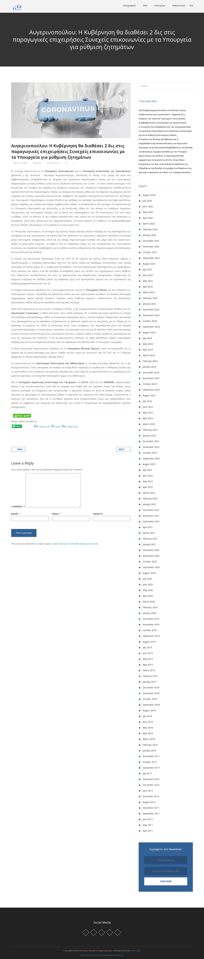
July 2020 (147, 578)
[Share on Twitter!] (20, 430)
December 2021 (151, 509)
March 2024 (149, 355)
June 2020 (148, 584)
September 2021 (151, 521)
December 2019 (151, 618)
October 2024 (150, 320)
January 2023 (149, 435)
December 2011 (151, 807)
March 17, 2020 (20, 163)
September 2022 (151, 458)
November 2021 (151, 515)
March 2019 (149, 670)
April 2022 (148, 487)
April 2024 (148, 349)
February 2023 (150, 429)
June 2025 (148, 275)
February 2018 (150, 744)
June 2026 (148, 206)
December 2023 (151, 372)
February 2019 (150, 676)
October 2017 (150, 761)
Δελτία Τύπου (53, 163)
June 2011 (148, 819)
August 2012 (149, 802)
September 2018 (151, 704)
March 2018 (149, 739)
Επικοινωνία (178, 5)
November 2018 (151, 693)
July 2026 (147, 200)
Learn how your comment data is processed (75, 543)
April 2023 (148, 418)
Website (98, 514)
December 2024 (151, 309)
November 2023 (151, 378)
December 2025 (151, 240)
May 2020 (148, 590)
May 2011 (148, 824)
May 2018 (148, 727)
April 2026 (148, 217)
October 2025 (150, 252)
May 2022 (148, 481)
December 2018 (151, 687)
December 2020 (151, 550)
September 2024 (151, 326)
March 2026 (149, 223)
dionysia (37, 163)
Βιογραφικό (129, 5)
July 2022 (147, 469)
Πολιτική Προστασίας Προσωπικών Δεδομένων (102, 955)
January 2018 (149, 750)
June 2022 (148, 475)
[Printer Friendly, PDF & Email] (22, 415)
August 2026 (149, 194)
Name (15, 514)
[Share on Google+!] (24, 430)
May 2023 (148, 412)
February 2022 (150, 498)
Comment (18, 506)
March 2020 (149, 601)
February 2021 (150, 538)
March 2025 (149, 292)
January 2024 (149, 366)
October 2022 (150, 452)
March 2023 (149, 424)
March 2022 (149, 492)
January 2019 (149, 681)
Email (56, 514)
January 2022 (149, 504)
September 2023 (151, 389)
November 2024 (151, 315)
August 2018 (149, 710)
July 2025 (147, 269)
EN (191, 5)
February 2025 (150, 298)
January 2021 (149, 544)
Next (122, 449)
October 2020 (150, 561)
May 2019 (148, 658)
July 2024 (147, 338)
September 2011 (151, 813)
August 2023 (149, 395)
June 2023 (148, 406)
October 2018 (150, 698)
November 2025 (151, 246)
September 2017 (151, 767)
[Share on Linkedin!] (28, 430)
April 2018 (148, 733)
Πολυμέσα (160, 5)
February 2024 (150, 361)
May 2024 (148, 343)
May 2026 (148, 212)
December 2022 (151, 441)
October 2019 (150, 630)
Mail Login (136, 950)
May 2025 (148, 280)
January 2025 (149, 303)
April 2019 (148, 664)
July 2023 (147, 401)
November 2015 (151, 779)
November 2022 (151, 446)
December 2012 (151, 796)
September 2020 (151, 567)
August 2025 (149, 263)
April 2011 (148, 830)
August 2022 (149, 464)
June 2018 (148, 721)
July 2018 (147, 716)
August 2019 (149, 641)
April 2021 (148, 527)
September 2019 (151, 635)
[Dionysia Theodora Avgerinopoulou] (17, 6)
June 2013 (148, 790)
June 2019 (148, 653)
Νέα (145, 5)
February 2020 (150, 607)
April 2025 (148, 286)
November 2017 (151, 756)
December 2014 (151, 784)
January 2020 (149, 613)
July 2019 (147, 647)
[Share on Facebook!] (16, 430)
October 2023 (150, 383)
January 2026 (149, 235)
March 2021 (149, 532)
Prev (20, 449)
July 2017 (147, 773)
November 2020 (151, 555)
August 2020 (149, 572)
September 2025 (151, 257)
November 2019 (151, 624)
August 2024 (149, 332)
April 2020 (148, 595)
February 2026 (150, 229)
